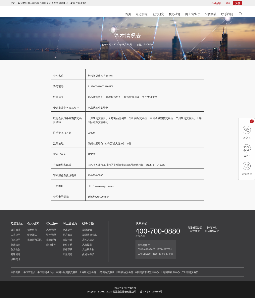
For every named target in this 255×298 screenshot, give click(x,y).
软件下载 (67, 244)
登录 (228, 3)
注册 (237, 3)
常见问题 (67, 254)
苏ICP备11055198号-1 (152, 291)
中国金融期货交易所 (66, 272)
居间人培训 (88, 239)
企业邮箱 (216, 3)
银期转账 (67, 239)
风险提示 (87, 244)
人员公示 (15, 234)
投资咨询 (51, 239)
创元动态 (15, 244)
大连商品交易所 (106, 272)
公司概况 (15, 229)
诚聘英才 (15, 259)
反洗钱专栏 (88, 249)
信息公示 (15, 239)
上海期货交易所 (87, 272)
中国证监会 (29, 272)
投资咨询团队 (34, 239)
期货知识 (87, 229)
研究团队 (32, 234)
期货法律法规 (89, 234)
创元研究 (32, 229)
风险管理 (51, 229)
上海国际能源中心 (170, 272)
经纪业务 (51, 244)
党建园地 (15, 254)
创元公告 (15, 249)
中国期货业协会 (45, 272)
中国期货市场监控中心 (147, 272)
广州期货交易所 (189, 272)
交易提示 (67, 229)
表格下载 (67, 249)
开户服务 (67, 234)
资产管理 (51, 234)
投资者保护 (88, 254)
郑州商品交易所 (124, 272)
